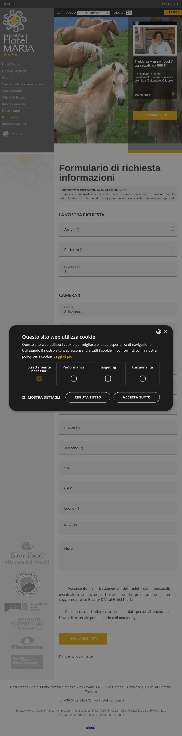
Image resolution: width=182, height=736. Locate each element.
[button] (41, 397)
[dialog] (91, 368)
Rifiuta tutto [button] (88, 397)
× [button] (165, 331)
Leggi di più (63, 356)
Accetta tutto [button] (136, 397)
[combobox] (158, 331)
